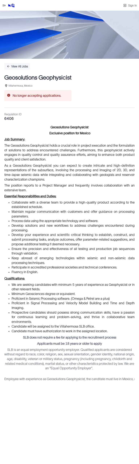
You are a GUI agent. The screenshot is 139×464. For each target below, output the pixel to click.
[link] (11, 5)
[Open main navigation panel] (4, 5)
